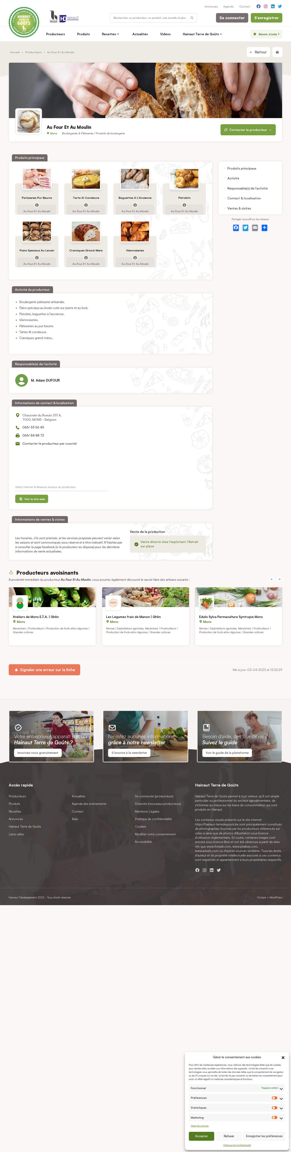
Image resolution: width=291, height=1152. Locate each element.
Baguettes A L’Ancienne (135, 197)
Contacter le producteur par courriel (49, 443)
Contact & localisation (244, 198)
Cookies (140, 826)
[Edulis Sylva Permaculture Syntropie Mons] (238, 597)
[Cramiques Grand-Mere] (86, 231)
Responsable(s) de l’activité (247, 188)
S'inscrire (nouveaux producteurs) (158, 804)
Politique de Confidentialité (237, 1145)
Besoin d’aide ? (269, 34)
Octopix (261, 897)
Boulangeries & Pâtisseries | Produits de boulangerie (93, 133)
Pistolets (184, 197)
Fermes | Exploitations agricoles (125, 628)
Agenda (228, 6)
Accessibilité (143, 842)
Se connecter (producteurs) (154, 796)
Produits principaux (241, 168)
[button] (283, 1057)
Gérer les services (200, 1125)
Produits (83, 34)
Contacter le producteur (248, 130)
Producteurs (55, 34)
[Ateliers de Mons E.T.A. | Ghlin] (52, 597)
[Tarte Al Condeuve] (86, 179)
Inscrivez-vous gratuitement (37, 753)
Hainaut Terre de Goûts (201, 34)
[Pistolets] (184, 179)
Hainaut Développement (23, 897)
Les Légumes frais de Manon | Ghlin (133, 617)
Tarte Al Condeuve (86, 197)
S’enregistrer (266, 17)
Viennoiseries (135, 250)
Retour (260, 52)
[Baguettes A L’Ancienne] (135, 179)
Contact (244, 6)
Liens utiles (16, 834)
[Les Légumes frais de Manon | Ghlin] (145, 597)
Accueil (15, 52)
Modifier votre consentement (155, 834)
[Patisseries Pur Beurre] (37, 179)
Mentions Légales (147, 811)
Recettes (109, 34)
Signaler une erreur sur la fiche (47, 669)
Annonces (211, 6)
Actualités (140, 34)
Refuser (229, 1136)
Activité (233, 178)
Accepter (201, 1136)
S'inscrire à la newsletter (129, 753)
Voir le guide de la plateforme (227, 753)
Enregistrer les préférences (264, 1136)
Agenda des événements (89, 804)
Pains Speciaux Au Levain (37, 250)
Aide (75, 819)
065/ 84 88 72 (33, 435)
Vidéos (165, 34)
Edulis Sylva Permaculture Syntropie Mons (231, 617)
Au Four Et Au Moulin (36, 211)
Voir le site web (34, 499)
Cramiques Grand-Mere (86, 250)
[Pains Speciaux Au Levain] (37, 231)
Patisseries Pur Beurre (37, 197)
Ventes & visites (239, 208)
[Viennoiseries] (135, 231)
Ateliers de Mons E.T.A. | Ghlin (36, 617)
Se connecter (232, 17)
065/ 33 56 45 (33, 427)
